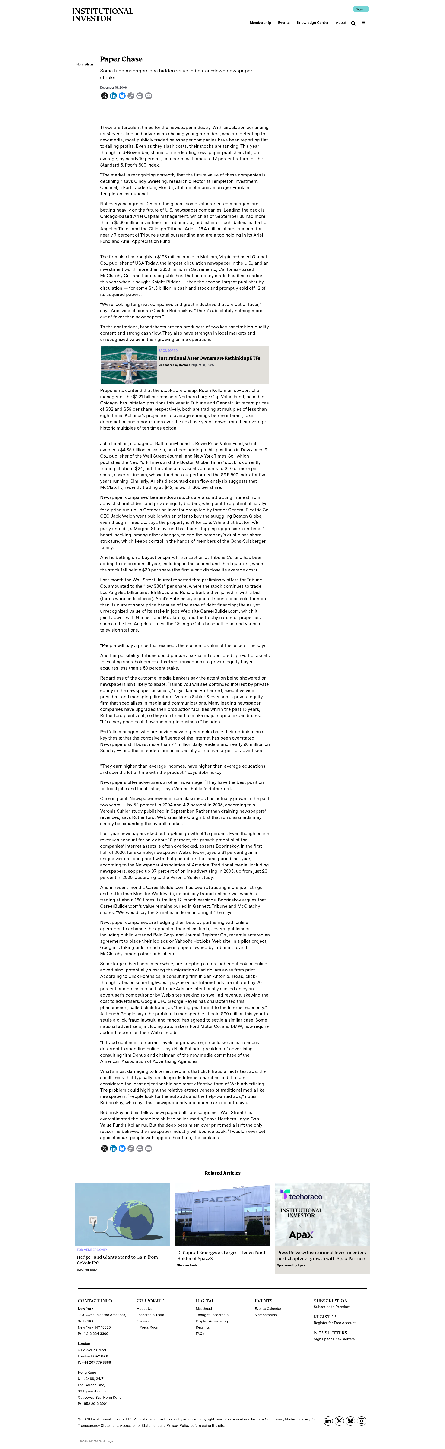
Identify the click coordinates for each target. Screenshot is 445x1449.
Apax (301, 1265)
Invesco (184, 365)
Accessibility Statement (139, 1425)
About (341, 23)
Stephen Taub (87, 1269)
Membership (260, 23)
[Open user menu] (364, 21)
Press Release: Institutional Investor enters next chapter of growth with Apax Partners (321, 1255)
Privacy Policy (178, 1425)
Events (284, 23)
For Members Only (92, 1250)
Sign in (361, 9)
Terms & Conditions (267, 1419)
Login (110, 1441)
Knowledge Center (313, 23)
